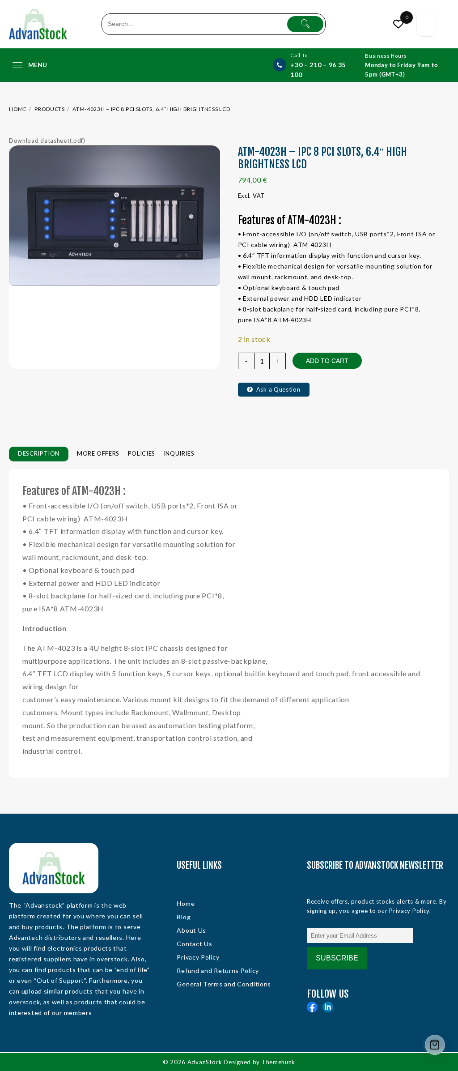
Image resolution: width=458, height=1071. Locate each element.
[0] (397, 24)
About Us (191, 930)
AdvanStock (204, 1062)
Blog (184, 917)
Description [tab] (38, 453)
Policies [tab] (141, 453)
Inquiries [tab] (179, 453)
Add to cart (327, 360)
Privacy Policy (198, 957)
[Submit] (305, 24)
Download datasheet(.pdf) (47, 140)
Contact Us (194, 943)
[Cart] (426, 24)
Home (186, 903)
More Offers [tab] (98, 453)
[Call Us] (279, 65)
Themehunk (278, 1062)
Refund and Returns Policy (218, 970)
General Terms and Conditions (224, 984)
